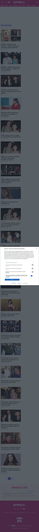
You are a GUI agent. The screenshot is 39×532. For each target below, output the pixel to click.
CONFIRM (12, 279)
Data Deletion (14, 283)
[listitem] (19, 262)
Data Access (19, 283)
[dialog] (19, 266)
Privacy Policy (25, 283)
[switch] (32, 265)
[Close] (37, 249)
